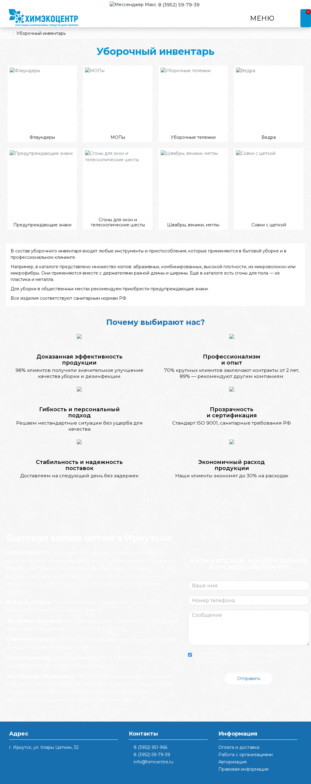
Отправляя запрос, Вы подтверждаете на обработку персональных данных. (244, 657)
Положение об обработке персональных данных (234, 661)
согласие (265, 654)
